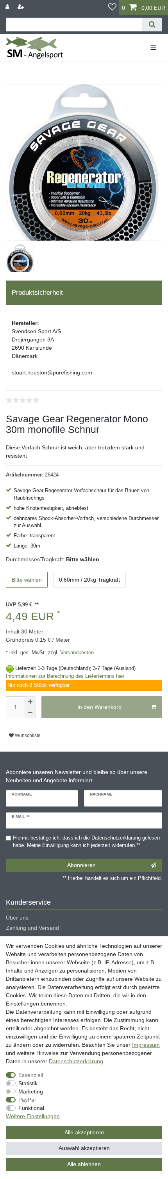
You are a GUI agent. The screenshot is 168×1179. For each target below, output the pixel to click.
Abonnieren (81, 865)
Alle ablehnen (84, 1164)
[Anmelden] (8, 7)
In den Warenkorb (99, 707)
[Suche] (152, 24)
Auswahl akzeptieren (84, 1148)
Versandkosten (76, 652)
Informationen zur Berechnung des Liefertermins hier (65, 676)
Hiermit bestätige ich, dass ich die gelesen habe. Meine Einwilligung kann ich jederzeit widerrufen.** (86, 841)
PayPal (27, 1100)
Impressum (146, 1045)
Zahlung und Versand (32, 928)
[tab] (84, 292)
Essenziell (30, 1075)
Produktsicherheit (37, 292)
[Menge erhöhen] (30, 701)
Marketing (30, 1091)
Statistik (28, 1083)
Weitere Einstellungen (33, 1116)
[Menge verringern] (30, 712)
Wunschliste (27, 735)
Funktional (31, 1108)
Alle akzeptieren (84, 1132)
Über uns (17, 917)
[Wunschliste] (112, 7)
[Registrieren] (21, 7)
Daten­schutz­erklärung (76, 1061)
